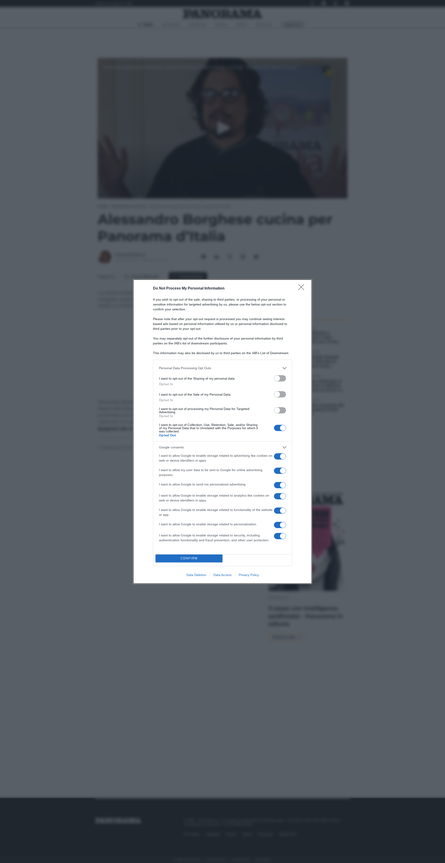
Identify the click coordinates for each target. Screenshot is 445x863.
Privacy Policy (249, 575)
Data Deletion (196, 575)
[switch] (280, 378)
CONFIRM (189, 558)
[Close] (302, 288)
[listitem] (222, 368)
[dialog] (222, 432)
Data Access (222, 575)
